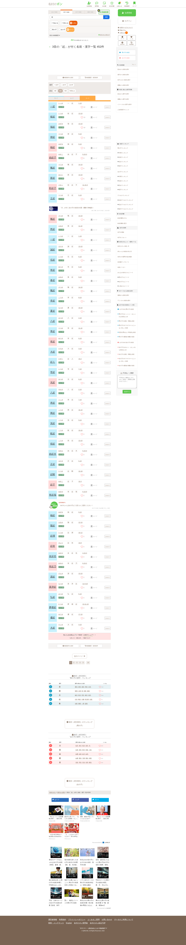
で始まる (55, 23)
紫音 (90, 762)
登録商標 (102, 928)
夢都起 (52, 607)
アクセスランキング (123, 195)
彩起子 (52, 188)
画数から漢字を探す (123, 99)
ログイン (128, 21)
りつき (60, 134)
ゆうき (60, 267)
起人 (52, 362)
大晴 (79, 691)
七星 (90, 750)
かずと (60, 359)
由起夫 (52, 454)
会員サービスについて (126, 27)
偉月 (86, 695)
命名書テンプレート (123, 262)
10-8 (80, 543)
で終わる (65, 23)
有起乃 (52, 566)
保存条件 (122, 44)
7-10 (80, 369)
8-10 (80, 297)
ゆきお (60, 451)
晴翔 (76, 691)
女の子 (63, 29)
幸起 (52, 300)
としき (60, 400)
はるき (60, 226)
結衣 (87, 754)
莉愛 (90, 758)
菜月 (87, 745)
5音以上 (72, 91)
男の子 (54, 29)
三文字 (71, 85)
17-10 (80, 614)
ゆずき (60, 144)
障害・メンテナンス (56, 923)
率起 (52, 331)
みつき (60, 379)
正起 (52, 464)
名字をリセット (122, 237)
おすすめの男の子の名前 (126, 309)
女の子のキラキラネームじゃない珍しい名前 (127, 360)
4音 (65, 91)
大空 (89, 687)
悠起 (52, 229)
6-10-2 (84, 563)
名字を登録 (121, 232)
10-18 (80, 471)
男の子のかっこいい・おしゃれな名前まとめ (127, 315)
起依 (52, 546)
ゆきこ (60, 154)
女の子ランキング (123, 172)
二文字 (63, 85)
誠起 (52, 249)
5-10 (80, 195)
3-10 (80, 348)
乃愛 (83, 758)
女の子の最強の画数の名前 (126, 365)
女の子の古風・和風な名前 (126, 354)
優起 (52, 617)
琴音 (80, 762)
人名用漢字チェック (123, 109)
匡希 (86, 703)
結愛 (77, 754)
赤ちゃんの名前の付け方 (125, 251)
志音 (76, 699)
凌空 (83, 687)
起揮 (52, 535)
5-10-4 (84, 451)
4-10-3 (84, 553)
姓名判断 (111, 6)
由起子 (52, 157)
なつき (60, 308)
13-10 (80, 175)
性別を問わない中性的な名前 (127, 332)
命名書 (104, 6)
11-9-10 (85, 584)
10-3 (80, 481)
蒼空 (76, 687)
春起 (52, 280)
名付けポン (52, 792)
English (69, 923)
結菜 (80, 754)
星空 (83, 750)
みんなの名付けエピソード (125, 272)
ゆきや (60, 492)
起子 (52, 484)
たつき (60, 471)
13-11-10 (85, 604)
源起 (52, 576)
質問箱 (97, 6)
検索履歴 (126, 6)
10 (88, 662)
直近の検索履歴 (54, 35)
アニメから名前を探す (124, 300)
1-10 (80, 103)
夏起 (52, 311)
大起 (52, 351)
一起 (52, 106)
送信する (127, 391)
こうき (60, 297)
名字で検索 (78, 12)
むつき (60, 604)
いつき (60, 236)
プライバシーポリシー (76, 919)
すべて (71, 29)
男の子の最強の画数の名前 (126, 337)
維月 (76, 695)
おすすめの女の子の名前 (126, 342)
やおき (60, 389)
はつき (60, 318)
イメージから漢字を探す (125, 104)
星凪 (87, 750)
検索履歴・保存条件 (92, 77)
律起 (52, 137)
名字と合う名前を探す (124, 80)
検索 (106, 17)
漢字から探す (61, 792)
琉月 (83, 745)
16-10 (80, 410)
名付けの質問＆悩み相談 (125, 256)
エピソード (124, 277)
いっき (60, 103)
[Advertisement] (79, 711)
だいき (60, 624)
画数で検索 (90, 12)
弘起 (52, 597)
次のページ (78, 656)
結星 (77, 750)
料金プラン (123, 30)
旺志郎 (87, 699)
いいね (131, 38)
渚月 (89, 695)
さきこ (60, 185)
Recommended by (97, 842)
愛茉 (80, 758)
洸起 (52, 423)
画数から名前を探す (123, 85)
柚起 (52, 147)
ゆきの (60, 563)
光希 (76, 703)
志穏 (91, 699)
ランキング (123, 153)
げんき (60, 573)
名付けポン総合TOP (97, 923)
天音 (83, 762)
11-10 (80, 226)
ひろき (60, 348)
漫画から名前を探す (123, 295)
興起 (52, 413)
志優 (83, 699)
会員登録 (89, 6)
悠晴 (85, 691)
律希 (79, 703)
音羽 (87, 762)
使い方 (134, 64)
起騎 (52, 474)
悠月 (79, 695)
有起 (52, 270)
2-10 (80, 318)
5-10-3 (84, 154)
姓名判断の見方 (122, 223)
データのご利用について (123, 919)
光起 (52, 382)
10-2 (80, 359)
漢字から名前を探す (123, 74)
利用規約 (62, 919)
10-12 (80, 532)
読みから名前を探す (123, 69)
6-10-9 (84, 492)
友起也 (52, 556)
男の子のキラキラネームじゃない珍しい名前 (127, 327)
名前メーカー (121, 267)
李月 (83, 695)
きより (60, 543)
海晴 (88, 691)
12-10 (80, 522)
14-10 (80, 164)
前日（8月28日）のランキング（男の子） (80, 723)
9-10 (80, 134)
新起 (52, 178)
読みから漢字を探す (123, 94)
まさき (60, 246)
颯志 (79, 699)
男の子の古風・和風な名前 (126, 321)
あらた (60, 175)
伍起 (52, 259)
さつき (60, 216)
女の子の (125, 58)
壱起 (52, 372)
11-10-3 (85, 185)
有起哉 (52, 494)
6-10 (80, 256)
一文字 (56, 85)
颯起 (52, 167)
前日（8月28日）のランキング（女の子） (80, 782)
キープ (122, 38)
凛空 (79, 687)
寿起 (52, 403)
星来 (80, 750)
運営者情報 (52, 919)
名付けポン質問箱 (81, 923)
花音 (77, 762)
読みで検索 (54, 12)
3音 (60, 91)
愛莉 (87, 758)
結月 (77, 745)
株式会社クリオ (93, 928)
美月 (80, 745)
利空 (86, 687)
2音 (55, 91)
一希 (83, 703)
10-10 (80, 308)
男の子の (125, 52)
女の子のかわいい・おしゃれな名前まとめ (127, 349)
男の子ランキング (123, 148)
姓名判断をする (122, 218)
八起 (52, 321)
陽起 (52, 525)
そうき (60, 164)
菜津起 (52, 587)
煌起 (52, 443)
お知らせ (119, 6)
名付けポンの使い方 (105, 34)
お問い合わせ (107, 919)
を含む (74, 23)
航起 (52, 433)
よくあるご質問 (94, 919)
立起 (52, 198)
